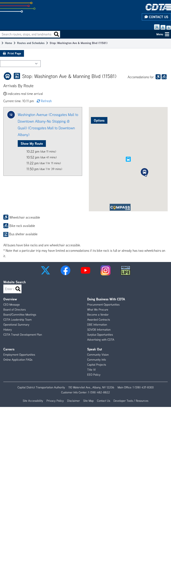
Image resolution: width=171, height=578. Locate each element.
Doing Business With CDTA (106, 299)
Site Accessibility (33, 401)
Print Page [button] (14, 53)
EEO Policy (94, 375)
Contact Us (158, 17)
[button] (144, 172)
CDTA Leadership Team (17, 319)
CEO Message (11, 304)
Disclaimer (73, 401)
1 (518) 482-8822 (99, 392)
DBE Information (97, 324)
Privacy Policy (55, 401)
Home (8, 43)
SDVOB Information (99, 329)
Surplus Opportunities (100, 334)
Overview (10, 299)
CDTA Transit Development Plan (22, 334)
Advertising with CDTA (100, 339)
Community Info (96, 359)
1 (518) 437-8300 (143, 387)
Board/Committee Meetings (19, 314)
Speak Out (94, 349)
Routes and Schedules (31, 43)
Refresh (46, 101)
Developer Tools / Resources (130, 401)
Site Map (88, 401)
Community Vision (98, 354)
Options (99, 120)
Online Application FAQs (17, 359)
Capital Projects (96, 364)
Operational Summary (16, 324)
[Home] (158, 7)
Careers (8, 349)
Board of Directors (14, 309)
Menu (159, 34)
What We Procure (97, 309)
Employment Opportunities (19, 354)
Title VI (91, 369)
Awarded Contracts (98, 319)
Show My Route (32, 143)
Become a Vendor (98, 314)
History (7, 329)
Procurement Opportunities (103, 304)
